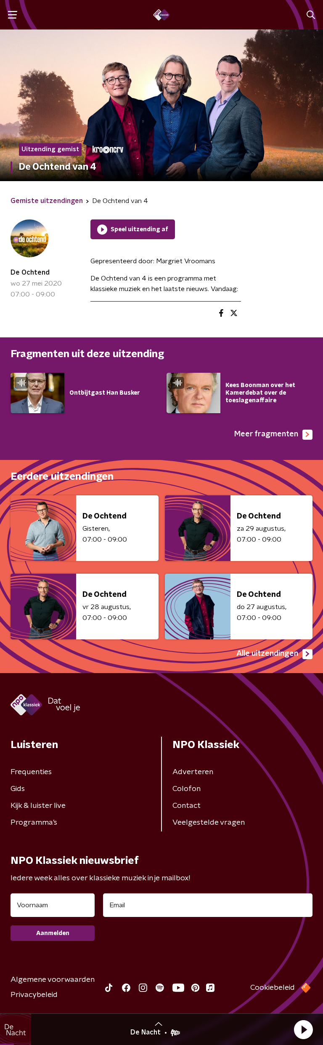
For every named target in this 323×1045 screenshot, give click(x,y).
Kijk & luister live (38, 806)
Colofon (186, 789)
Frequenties (31, 772)
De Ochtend (30, 272)
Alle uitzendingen (267, 653)
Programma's (34, 822)
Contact (186, 806)
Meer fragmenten (266, 434)
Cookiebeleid (272, 988)
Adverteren (192, 772)
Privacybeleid (34, 995)
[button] (303, 1029)
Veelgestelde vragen (208, 822)
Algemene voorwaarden (53, 980)
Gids (18, 789)
